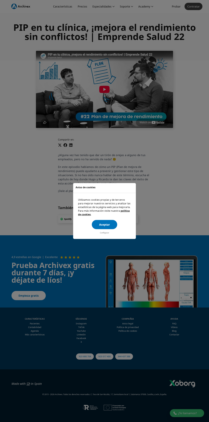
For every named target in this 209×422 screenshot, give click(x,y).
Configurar (104, 233)
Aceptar (104, 224)
